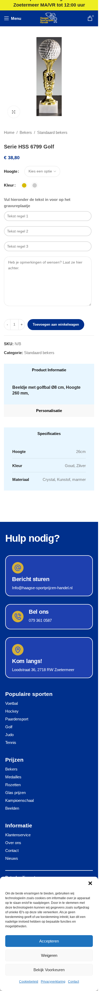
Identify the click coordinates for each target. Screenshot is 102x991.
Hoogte (10, 171)
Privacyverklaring (53, 981)
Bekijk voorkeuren (49, 970)
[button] (90, 883)
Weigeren (49, 955)
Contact (73, 981)
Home (9, 132)
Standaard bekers (52, 132)
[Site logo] (49, 18)
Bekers (26, 132)
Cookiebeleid (28, 981)
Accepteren (49, 941)
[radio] (24, 185)
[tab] (49, 370)
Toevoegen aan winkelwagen (56, 324)
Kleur (9, 185)
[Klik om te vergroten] (14, 112)
